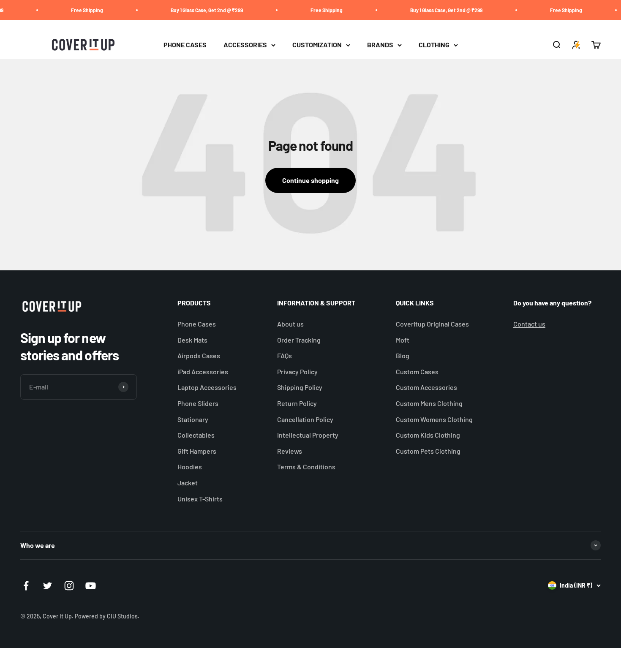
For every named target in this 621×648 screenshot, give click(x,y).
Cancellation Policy (305, 419)
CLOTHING (434, 45)
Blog (402, 355)
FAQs (284, 355)
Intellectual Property (307, 435)
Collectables (196, 435)
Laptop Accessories (207, 387)
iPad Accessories (202, 372)
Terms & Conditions (306, 467)
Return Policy (297, 403)
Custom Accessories (426, 387)
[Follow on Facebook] (26, 585)
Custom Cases (417, 372)
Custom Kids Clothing (428, 435)
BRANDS (380, 45)
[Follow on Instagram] (69, 585)
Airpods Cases (198, 355)
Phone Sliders (197, 403)
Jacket (187, 483)
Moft (402, 340)
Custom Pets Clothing (428, 451)
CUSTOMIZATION (317, 45)
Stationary (192, 419)
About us (290, 324)
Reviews (289, 451)
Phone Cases (196, 324)
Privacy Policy (297, 372)
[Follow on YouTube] (90, 585)
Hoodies (189, 467)
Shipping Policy (299, 387)
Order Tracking (299, 340)
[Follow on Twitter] (47, 585)
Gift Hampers (196, 451)
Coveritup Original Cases (432, 324)
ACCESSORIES (245, 45)
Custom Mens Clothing (429, 403)
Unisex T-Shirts (200, 499)
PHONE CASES (185, 45)
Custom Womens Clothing (434, 419)
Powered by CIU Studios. (107, 616)
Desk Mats (192, 340)
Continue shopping (310, 180)
